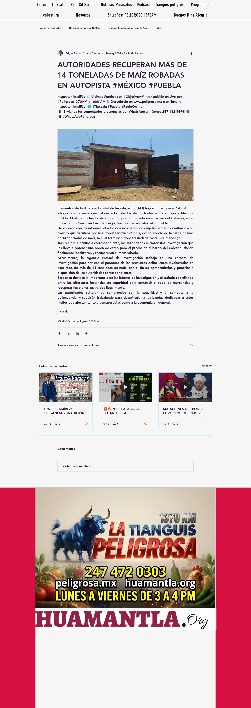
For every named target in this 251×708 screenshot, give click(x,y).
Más (158, 28)
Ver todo (206, 365)
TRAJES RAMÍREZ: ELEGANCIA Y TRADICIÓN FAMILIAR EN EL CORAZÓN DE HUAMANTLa (65, 411)
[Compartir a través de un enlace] (86, 333)
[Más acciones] (191, 53)
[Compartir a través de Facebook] (59, 333)
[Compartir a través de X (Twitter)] (68, 333)
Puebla (64, 311)
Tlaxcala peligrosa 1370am (85, 28)
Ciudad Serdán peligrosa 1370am (129, 28)
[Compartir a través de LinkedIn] (77, 333)
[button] (190, 14)
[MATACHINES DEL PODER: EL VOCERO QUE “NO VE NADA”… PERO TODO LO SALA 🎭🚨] (185, 387)
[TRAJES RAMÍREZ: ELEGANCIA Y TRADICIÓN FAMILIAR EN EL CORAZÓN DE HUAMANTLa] (65, 387)
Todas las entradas (50, 28)
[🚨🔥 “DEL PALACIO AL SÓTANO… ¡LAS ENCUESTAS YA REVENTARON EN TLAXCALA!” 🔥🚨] (125, 387)
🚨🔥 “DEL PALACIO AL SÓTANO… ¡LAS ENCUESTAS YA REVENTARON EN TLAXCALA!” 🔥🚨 (121, 411)
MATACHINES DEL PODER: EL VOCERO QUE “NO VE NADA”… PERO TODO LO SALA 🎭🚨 (183, 411)
